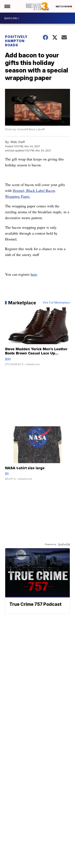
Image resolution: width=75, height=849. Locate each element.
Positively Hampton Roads (16, 41)
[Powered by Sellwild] (64, 544)
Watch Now (63, 6)
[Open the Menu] (7, 6)
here (34, 274)
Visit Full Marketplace (56, 302)
